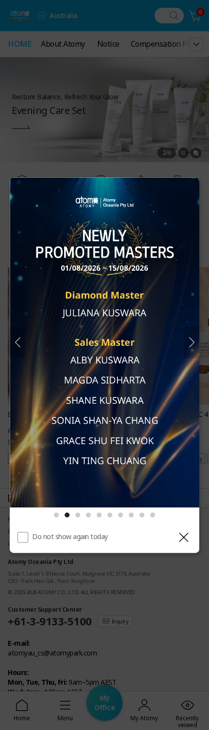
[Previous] (17, 342)
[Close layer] (184, 537)
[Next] (191, 342)
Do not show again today (70, 536)
